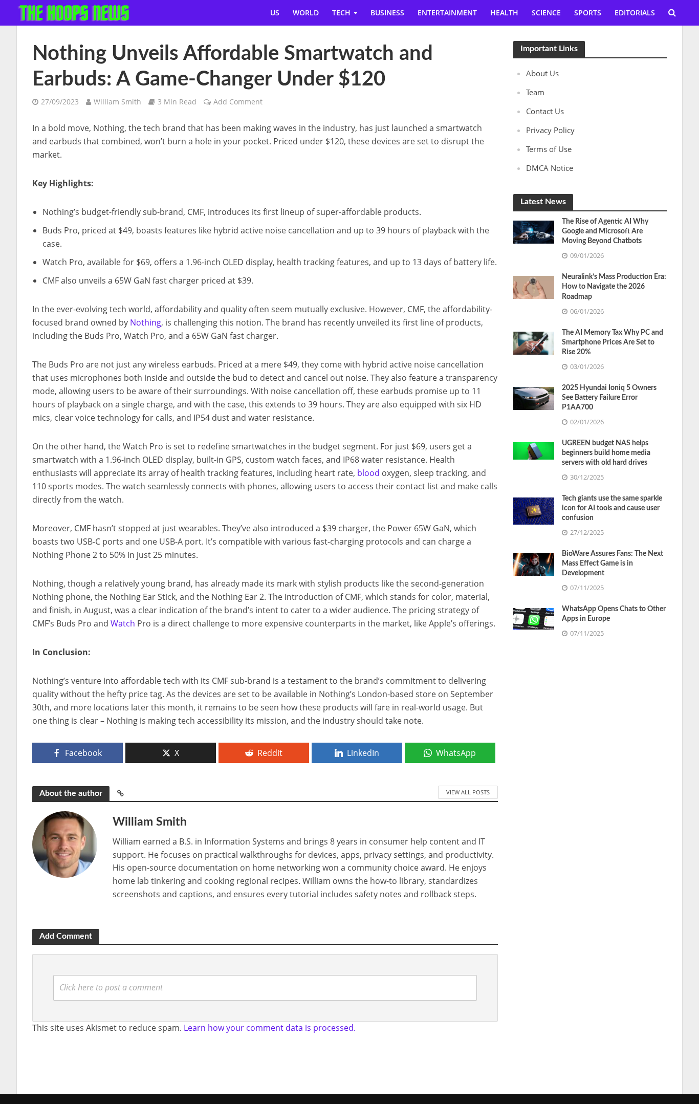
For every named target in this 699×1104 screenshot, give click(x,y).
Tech (341, 12)
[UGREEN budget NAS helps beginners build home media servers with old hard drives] (533, 450)
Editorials (635, 12)
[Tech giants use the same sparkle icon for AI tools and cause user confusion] (533, 510)
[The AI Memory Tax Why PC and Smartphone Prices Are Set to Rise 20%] (533, 342)
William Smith (117, 101)
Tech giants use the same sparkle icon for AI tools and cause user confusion (612, 508)
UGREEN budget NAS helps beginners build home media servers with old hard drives (606, 453)
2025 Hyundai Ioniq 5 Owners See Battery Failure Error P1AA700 (609, 397)
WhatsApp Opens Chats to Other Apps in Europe (614, 613)
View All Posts (468, 792)
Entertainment (447, 12)
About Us (542, 73)
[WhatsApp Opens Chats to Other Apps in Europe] (533, 618)
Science (546, 12)
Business (387, 12)
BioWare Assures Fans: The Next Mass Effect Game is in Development (612, 563)
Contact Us (545, 111)
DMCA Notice (549, 168)
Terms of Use (549, 149)
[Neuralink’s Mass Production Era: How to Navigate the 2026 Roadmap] (533, 287)
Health (504, 12)
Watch (123, 623)
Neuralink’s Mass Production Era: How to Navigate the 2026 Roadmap (614, 286)
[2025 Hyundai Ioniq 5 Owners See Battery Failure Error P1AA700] (533, 397)
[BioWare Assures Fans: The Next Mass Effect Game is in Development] (533, 563)
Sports (587, 12)
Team (535, 92)
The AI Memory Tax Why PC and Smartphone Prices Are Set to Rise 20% (612, 342)
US (274, 12)
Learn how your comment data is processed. (270, 1027)
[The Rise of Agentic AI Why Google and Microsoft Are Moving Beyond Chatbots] (533, 231)
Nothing (145, 322)
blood (368, 473)
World (306, 12)
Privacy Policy (550, 130)
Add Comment (238, 101)
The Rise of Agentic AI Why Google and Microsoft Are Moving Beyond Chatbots (605, 231)
